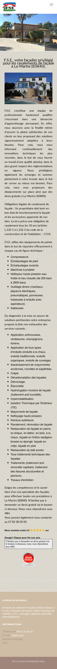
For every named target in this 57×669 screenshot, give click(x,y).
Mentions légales (12, 639)
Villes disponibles (28, 664)
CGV (4, 643)
